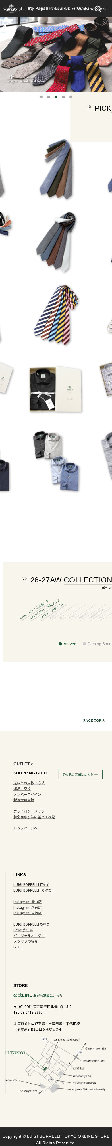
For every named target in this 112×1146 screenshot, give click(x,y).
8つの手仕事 (23, 930)
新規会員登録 (23, 799)
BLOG (18, 947)
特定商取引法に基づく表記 (34, 817)
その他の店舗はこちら (77, 774)
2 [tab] (48, 97)
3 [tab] (56, 97)
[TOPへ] (95, 720)
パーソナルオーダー (29, 935)
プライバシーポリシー (31, 811)
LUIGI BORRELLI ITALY (30, 884)
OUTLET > (23, 764)
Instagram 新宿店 (27, 907)
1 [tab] (41, 97)
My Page (36, 8)
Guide (83, 8)
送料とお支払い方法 (29, 783)
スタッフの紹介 (25, 941)
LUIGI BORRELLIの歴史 (31, 924)
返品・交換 (22, 788)
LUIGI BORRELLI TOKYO (32, 890)
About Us (61, 8)
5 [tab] (70, 97)
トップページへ (25, 828)
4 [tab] (63, 97)
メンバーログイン (27, 794)
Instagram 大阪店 (27, 912)
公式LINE (37, 995)
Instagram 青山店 (27, 901)
